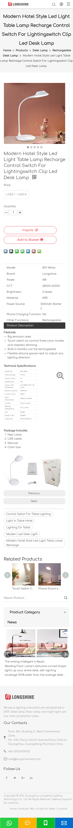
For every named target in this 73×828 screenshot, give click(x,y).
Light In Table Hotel (19, 520)
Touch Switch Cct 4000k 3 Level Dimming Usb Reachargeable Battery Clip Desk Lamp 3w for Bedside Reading (23, 588)
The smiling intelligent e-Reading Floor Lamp (26, 661)
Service (43, 809)
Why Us (34, 809)
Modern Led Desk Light (22, 534)
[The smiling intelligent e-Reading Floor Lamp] (36, 657)
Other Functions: (18, 320)
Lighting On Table (18, 527)
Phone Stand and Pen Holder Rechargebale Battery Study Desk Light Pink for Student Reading (49, 588)
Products (23, 809)
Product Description (20, 325)
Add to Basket (28, 240)
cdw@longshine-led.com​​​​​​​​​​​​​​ (24, 759)
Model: (11, 267)
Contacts (62, 809)
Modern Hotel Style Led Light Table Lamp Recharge (34, 543)
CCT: (10, 286)
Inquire (27, 230)
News (52, 809)
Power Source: (16, 304)
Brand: (11, 273)
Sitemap (56, 799)
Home (13, 809)
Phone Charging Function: (24, 314)
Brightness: (14, 292)
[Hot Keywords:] (66, 598)
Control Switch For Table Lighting (28, 514)
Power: (11, 279)
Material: (13, 297)
